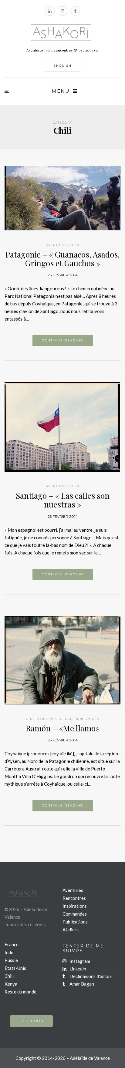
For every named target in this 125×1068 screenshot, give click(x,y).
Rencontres (87, 719)
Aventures (56, 245)
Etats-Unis (15, 968)
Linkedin (77, 968)
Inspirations (74, 906)
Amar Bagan (81, 983)
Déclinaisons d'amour (91, 976)
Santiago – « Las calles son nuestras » (63, 500)
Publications (75, 921)
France (12, 944)
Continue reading (62, 340)
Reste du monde (20, 991)
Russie (11, 960)
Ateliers (70, 929)
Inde (9, 952)
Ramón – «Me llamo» (63, 728)
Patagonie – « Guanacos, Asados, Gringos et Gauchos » (62, 258)
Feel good (31, 1021)
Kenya (11, 983)
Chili (74, 245)
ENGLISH (62, 66)
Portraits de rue (55, 719)
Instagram (79, 961)
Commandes (74, 914)
